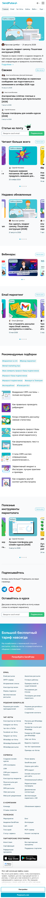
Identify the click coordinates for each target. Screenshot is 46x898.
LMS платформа (9, 765)
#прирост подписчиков (12, 380)
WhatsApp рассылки (11, 747)
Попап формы (30, 759)
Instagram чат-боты (10, 725)
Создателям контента (33, 713)
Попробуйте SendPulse (23, 657)
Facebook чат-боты (10, 732)
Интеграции (29, 822)
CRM (5, 769)
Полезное (8, 815)
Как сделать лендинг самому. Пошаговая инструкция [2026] (19, 226)
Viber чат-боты (30, 739)
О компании (9, 803)
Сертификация (8, 846)
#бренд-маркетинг (28, 361)
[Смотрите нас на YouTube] (11, 589)
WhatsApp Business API (12, 743)
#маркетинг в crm (9, 361)
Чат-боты (19, 9)
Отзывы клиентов (10, 810)
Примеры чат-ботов (32, 750)
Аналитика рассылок (32, 676)
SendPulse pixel (30, 763)
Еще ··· (42, 9)
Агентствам (7, 842)
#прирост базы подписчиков (14, 376)
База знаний (8, 826)
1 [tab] (20, 186)
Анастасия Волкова (12, 75)
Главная (5, 9)
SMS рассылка (8, 788)
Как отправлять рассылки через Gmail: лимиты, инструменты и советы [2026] (21, 328)
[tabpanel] (23, 163)
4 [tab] (26, 186)
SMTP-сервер (8, 680)
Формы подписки (9, 691)
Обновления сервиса (33, 806)
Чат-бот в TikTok (9, 728)
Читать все (39, 142)
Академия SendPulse (11, 822)
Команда (6, 806)
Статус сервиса (9, 833)
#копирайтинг (8, 385)
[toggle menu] (43, 3)
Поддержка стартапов (33, 848)
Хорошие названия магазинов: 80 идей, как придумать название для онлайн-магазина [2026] (21, 175)
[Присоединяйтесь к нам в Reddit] (18, 589)
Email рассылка (9, 676)
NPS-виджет (29, 770)
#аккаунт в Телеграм (34, 380)
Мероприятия (8, 819)
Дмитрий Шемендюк (26, 75)
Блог (26, 819)
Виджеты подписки (32, 743)
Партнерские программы (16, 838)
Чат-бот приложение (32, 747)
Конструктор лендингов (12, 778)
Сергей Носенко (10, 110)
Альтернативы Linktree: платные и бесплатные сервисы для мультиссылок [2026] (21, 99)
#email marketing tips (11, 366)
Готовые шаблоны (31, 680)
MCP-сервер (29, 830)
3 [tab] (24, 186)
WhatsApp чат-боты (10, 740)
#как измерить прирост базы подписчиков (20, 371)
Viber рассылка (9, 792)
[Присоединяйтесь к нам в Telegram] (4, 589)
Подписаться (36, 133)
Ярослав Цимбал (12, 45)
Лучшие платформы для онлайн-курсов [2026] (21, 543)
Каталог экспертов (32, 833)
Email (12, 9)
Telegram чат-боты (10, 736)
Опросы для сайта (31, 766)
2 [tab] (22, 186)
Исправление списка (11, 684)
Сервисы (8, 755)
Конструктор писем (10, 687)
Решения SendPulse (13, 703)
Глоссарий (7, 830)
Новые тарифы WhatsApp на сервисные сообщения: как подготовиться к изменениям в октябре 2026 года (21, 82)
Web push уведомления (12, 796)
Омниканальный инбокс (34, 780)
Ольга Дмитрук (17, 321)
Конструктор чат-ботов (12, 721)
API (26, 826)
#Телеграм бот (23, 385)
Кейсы (27, 9)
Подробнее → (8, 64)
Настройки (23, 889)
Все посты (40, 70)
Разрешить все (23, 895)
